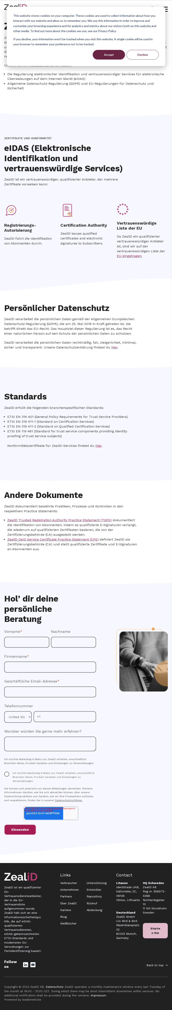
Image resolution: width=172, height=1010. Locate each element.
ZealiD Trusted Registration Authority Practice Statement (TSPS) (59, 520)
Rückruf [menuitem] (92, 903)
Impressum (98, 995)
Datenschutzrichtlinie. (68, 800)
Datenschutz (55, 986)
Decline (142, 54)
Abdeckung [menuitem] (94, 910)
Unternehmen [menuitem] (69, 889)
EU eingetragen (129, 256)
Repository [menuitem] (94, 896)
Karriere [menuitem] (65, 910)
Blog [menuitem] (63, 916)
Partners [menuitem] (66, 896)
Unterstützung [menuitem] (97, 883)
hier (114, 347)
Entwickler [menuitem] (94, 889)
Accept (109, 54)
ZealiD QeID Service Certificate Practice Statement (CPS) (53, 539)
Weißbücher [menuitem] (68, 923)
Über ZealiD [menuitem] (68, 903)
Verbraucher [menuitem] (68, 883)
